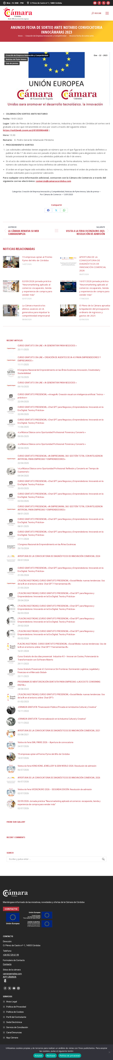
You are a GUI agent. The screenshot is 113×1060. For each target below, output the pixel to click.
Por (50, 194)
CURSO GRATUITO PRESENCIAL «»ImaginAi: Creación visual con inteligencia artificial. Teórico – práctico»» (61, 396)
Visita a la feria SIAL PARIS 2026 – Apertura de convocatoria (45, 742)
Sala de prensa (12, 63)
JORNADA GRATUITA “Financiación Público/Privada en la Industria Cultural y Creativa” (57, 707)
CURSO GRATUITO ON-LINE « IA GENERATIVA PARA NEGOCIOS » (47, 345)
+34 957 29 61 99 (11, 955)
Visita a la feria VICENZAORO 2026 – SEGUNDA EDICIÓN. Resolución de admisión (55, 789)
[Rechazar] (109, 1052)
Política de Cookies (15, 1012)
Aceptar (38, 1055)
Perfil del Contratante (16, 1017)
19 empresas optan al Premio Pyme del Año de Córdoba (37, 258)
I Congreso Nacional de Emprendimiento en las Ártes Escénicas (47, 544)
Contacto (7, 964)
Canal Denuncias (14, 1032)
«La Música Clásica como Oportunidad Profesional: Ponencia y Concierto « (52, 432)
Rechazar (51, 1055)
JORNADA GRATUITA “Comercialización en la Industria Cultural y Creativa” (52, 719)
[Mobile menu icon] (107, 13)
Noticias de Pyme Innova (16, 59)
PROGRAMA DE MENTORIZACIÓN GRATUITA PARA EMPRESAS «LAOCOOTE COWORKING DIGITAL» (59, 683)
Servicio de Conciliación (17, 1027)
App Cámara (12, 1037)
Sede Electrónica (14, 1022)
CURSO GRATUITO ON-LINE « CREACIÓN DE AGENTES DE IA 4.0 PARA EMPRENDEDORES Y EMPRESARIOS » (59, 359)
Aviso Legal (11, 1001)
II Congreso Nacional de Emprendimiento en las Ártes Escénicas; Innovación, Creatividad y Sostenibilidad (59, 371)
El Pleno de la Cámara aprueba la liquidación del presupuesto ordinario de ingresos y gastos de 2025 (94, 310)
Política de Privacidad (16, 1007)
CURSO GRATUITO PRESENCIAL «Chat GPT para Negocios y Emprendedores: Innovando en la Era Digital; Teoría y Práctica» (60, 408)
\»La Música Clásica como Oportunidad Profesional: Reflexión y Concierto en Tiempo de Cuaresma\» (58, 470)
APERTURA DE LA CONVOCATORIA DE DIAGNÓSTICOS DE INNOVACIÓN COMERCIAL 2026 (92, 263)
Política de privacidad (70, 1055)
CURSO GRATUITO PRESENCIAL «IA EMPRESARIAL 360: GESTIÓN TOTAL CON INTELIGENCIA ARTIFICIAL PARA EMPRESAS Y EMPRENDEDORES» (60, 457)
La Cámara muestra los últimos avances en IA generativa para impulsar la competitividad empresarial (36, 310)
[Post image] (11, 262)
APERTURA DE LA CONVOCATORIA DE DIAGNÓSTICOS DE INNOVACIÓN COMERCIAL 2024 (59, 556)
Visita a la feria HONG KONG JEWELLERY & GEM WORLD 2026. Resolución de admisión (57, 766)
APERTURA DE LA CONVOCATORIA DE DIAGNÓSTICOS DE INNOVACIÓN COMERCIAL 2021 (59, 730)
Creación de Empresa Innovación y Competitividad (27, 55)
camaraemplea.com (12, 973)
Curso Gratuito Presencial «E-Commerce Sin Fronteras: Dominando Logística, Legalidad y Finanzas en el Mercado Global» (58, 671)
